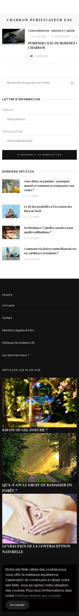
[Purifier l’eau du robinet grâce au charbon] (13, 36)
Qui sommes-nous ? (15, 355)
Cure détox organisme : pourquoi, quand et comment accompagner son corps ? (49, 185)
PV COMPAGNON (60, 36)
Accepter (17, 605)
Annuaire (8, 305)
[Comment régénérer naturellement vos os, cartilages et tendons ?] (11, 253)
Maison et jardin (63, 30)
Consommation (38, 30)
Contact (7, 317)
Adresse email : (13, 131)
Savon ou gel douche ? (25, 430)
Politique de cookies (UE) (18, 342)
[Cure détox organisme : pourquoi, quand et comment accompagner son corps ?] (11, 186)
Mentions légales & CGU (18, 330)
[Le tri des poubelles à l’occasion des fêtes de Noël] (11, 211)
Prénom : (8, 110)
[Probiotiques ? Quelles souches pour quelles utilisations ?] (11, 232)
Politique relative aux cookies (37, 596)
